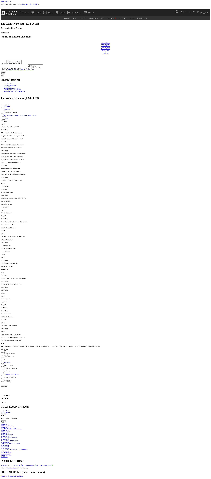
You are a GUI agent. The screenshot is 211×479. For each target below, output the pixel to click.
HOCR (5, 431)
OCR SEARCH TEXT (9, 440)
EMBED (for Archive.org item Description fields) (14, 68)
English (6, 118)
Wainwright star (8, 109)
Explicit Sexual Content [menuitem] (10, 85)
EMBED (3, 63)
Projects (93, 18)
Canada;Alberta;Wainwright (11, 374)
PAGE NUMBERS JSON (10, 443)
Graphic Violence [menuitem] (8, 83)
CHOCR (6, 412)
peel (15, 115)
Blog (75, 18)
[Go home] (10, 13)
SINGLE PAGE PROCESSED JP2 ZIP (14, 449)
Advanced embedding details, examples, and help (21, 69)
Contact (123, 18)
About (67, 18)
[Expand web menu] (25, 12)
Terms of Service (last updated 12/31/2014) (12, 476)
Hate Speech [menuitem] (7, 86)
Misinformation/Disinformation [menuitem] (12, 88)
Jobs (132, 18)
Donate (111, 18)
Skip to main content (6, 1)
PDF (5, 446)
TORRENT (6, 452)
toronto (34, 115)
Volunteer (142, 18)
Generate (3, 414)
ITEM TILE (7, 434)
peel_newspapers (8, 115)
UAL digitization (12, 468)
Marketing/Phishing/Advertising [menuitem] (12, 89)
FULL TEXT (7, 426)
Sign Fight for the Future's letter (30, 4)
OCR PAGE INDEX (9, 437)
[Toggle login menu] (176, 11)
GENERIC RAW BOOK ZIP (11, 428)
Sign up (183, 11)
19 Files (5, 454)
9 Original (6, 455)
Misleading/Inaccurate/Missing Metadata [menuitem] (14, 91)
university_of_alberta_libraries (24, 115)
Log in (192, 11)
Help (103, 18)
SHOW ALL (4, 457)
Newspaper (7, 362)
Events (83, 18)
